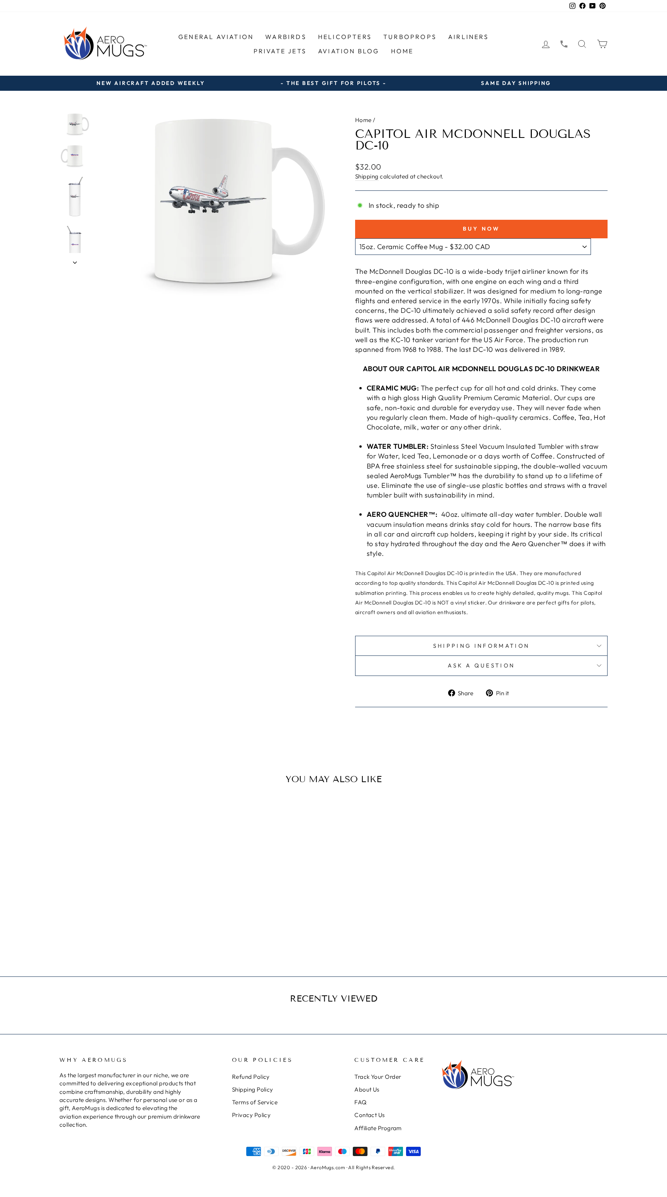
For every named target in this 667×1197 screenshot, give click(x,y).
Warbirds (285, 37)
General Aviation (216, 37)
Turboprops (410, 37)
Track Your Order (377, 1076)
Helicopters (345, 37)
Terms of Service (255, 1102)
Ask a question (481, 665)
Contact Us (369, 1115)
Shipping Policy (252, 1089)
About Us (366, 1089)
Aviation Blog (348, 51)
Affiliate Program (378, 1128)
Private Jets (280, 51)
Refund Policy (251, 1076)
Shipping (367, 176)
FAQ (360, 1102)
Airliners (468, 37)
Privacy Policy (251, 1115)
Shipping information (481, 645)
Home (402, 51)
